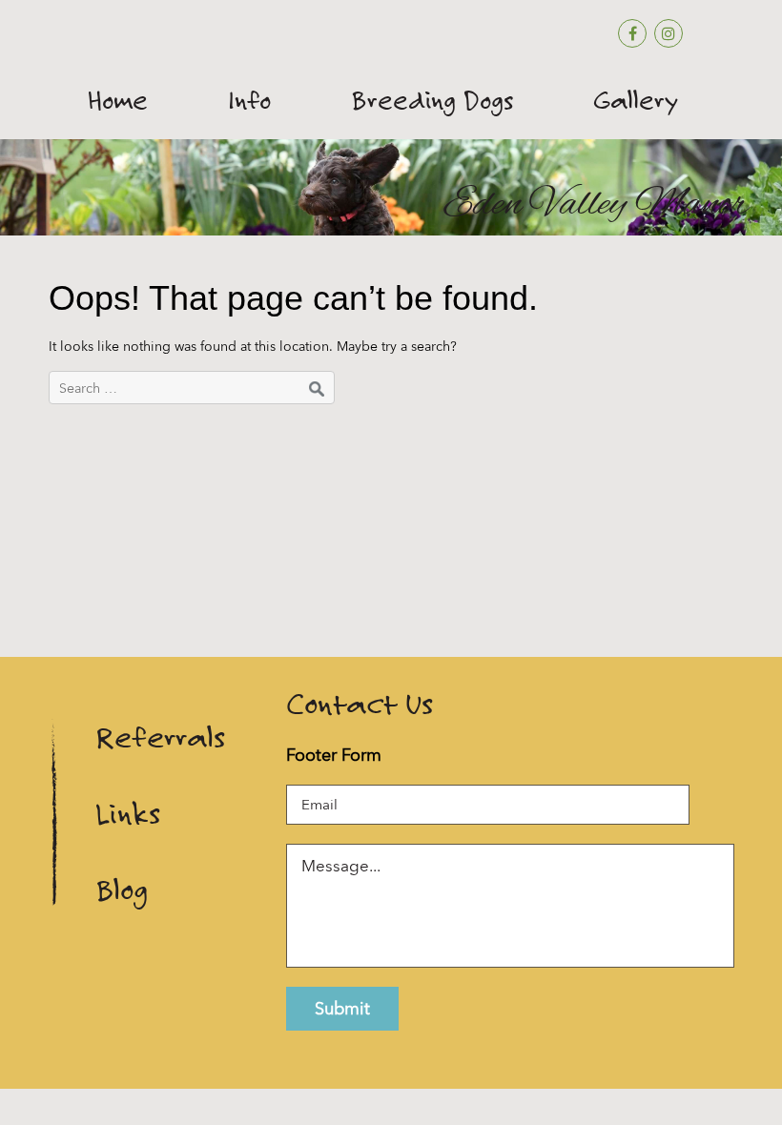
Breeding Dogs (432, 100)
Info (249, 100)
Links (127, 813)
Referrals (160, 737)
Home (118, 100)
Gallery (635, 100)
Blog (121, 889)
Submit (342, 1008)
